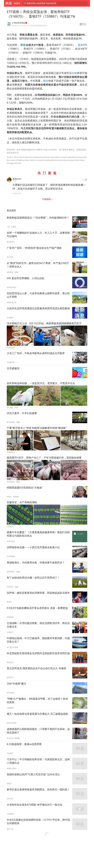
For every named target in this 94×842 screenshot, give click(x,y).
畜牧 (80, 45)
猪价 (45, 80)
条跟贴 (46, 199)
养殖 (23, 45)
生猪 (74, 73)
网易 (8, 3)
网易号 (17, 3)
